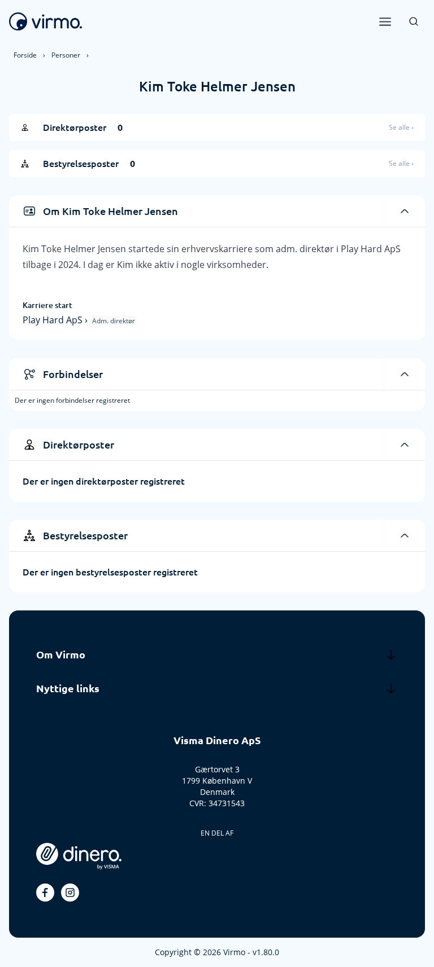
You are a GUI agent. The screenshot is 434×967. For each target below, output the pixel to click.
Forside (25, 55)
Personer (65, 55)
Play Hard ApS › (56, 320)
